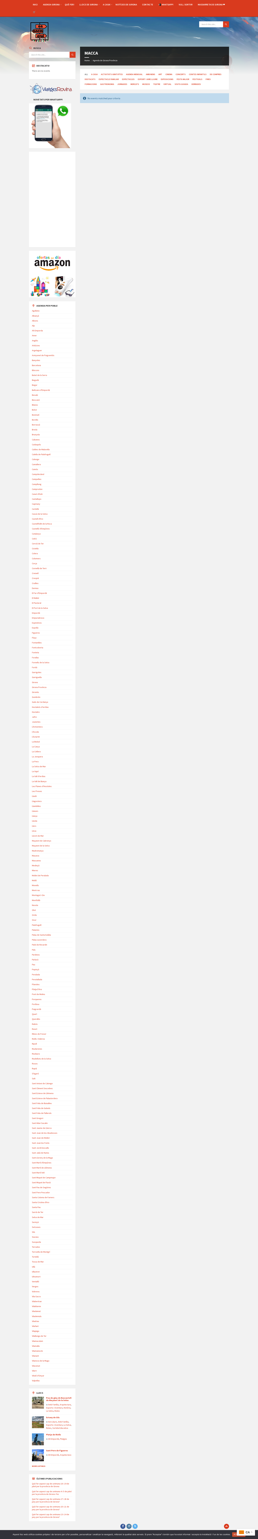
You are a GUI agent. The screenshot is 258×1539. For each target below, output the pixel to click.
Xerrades (196, 84)
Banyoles (36, 360)
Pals (34, 949)
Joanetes (36, 721)
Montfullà (36, 900)
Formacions (91, 84)
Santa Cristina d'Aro (40, 1202)
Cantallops (36, 499)
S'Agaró (35, 1073)
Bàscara (35, 370)
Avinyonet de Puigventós (43, 355)
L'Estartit (36, 736)
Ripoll (34, 1043)
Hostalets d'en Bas (40, 707)
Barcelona (36, 365)
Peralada (36, 974)
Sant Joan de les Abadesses (44, 1133)
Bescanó (36, 400)
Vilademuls (37, 1316)
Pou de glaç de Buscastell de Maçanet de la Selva (58, 1399)
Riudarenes (37, 1048)
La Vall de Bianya (39, 781)
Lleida (34, 821)
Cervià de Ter (38, 543)
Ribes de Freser (39, 1034)
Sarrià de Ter (37, 1212)
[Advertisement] (52, 199)
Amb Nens (150, 74)
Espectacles (128, 79)
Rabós (35, 1024)
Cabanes (36, 439)
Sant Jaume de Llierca (42, 1128)
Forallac (35, 657)
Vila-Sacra (36, 1296)
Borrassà (36, 424)
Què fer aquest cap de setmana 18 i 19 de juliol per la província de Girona (50, 1485)
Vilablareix (36, 1306)
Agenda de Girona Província (105, 60)
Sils (33, 1232)
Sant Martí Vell (38, 1172)
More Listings (38, 1466)
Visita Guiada (181, 84)
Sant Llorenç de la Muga (42, 1157)
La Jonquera (37, 756)
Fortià (34, 667)
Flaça (34, 637)
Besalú (35, 395)
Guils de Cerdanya (40, 702)
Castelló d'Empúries (41, 528)
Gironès (35, 692)
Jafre (34, 717)
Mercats (134, 84)
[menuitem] (35, 4)
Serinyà (35, 1222)
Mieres (35, 870)
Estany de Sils (53, 1417)
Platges (63, 1439)
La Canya (36, 746)
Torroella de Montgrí (41, 1252)
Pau (33, 964)
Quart (34, 1014)
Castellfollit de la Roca (42, 523)
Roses (35, 1063)
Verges (35, 1286)
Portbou (35, 1004)
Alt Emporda (37, 330)
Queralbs (36, 1019)
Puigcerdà (36, 1009)
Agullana (35, 310)
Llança (34, 816)
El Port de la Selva (40, 608)
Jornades (122, 84)
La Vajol (35, 771)
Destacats (90, 79)
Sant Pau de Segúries (41, 1187)
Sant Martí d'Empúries (41, 1162)
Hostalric (36, 712)
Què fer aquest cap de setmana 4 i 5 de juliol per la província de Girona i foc (52, 1492)
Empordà (36, 613)
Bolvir (34, 409)
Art (160, 74)
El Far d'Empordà (39, 593)
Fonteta (35, 652)
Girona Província (39, 687)
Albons (35, 320)
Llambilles (36, 806)
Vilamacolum (37, 1341)
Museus (146, 84)
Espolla (35, 627)
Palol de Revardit (39, 944)
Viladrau (35, 1321)
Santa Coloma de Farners (43, 1197)
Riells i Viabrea (38, 1038)
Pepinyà (35, 969)
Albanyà (35, 315)
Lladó (34, 796)
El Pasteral (36, 603)
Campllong (36, 484)
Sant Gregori (37, 1118)
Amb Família (53, 1404)
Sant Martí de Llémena (42, 1167)
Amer (34, 335)
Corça (34, 563)
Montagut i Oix (38, 895)
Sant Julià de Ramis (40, 1152)
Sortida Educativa (60, 1428)
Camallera (36, 464)
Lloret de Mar (38, 835)
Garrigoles (36, 672)
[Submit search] (226, 24)
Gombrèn (36, 697)
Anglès (35, 340)
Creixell (35, 573)
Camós (35, 469)
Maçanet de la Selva (41, 845)
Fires (208, 79)
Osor (34, 920)
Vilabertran (37, 1301)
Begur (34, 385)
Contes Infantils (197, 74)
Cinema (168, 74)
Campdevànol (38, 474)
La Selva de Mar (39, 766)
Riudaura (36, 1053)
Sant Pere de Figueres (57, 1450)
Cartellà (35, 509)
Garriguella (37, 677)
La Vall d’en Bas (38, 776)
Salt (33, 1078)
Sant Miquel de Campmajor (44, 1177)
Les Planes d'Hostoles (42, 786)
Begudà (35, 380)
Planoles (36, 984)
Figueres (36, 632)
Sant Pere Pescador (41, 1192)
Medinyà (35, 865)
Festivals (197, 79)
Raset (34, 1029)
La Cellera (36, 751)
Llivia (34, 831)
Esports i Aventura (54, 1407)
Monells (35, 885)
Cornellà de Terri (39, 568)
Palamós (35, 930)
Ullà (33, 1266)
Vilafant (35, 1326)
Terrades (36, 1247)
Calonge (35, 459)
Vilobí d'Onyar (38, 1375)
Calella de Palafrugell (41, 454)
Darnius (35, 588)
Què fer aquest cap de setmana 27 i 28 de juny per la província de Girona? (50, 1500)
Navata (35, 905)
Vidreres (36, 1291)
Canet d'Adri (37, 494)
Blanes (35, 405)
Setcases (36, 1227)
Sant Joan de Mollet (41, 1138)
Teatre (156, 84)
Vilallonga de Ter (39, 1336)
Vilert (34, 1370)
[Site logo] (39, 31)
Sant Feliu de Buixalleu (42, 1103)
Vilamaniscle (37, 1351)
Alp (33, 325)
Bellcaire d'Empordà (41, 390)
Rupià (34, 1068)
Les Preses (37, 791)
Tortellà (35, 1256)
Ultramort (36, 1276)
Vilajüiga (35, 1331)
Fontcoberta (37, 647)
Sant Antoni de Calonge (42, 1083)
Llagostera (37, 801)
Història (67, 1407)
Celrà (34, 538)
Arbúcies (36, 345)
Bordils (35, 419)
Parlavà (35, 959)
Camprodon (37, 489)
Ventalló (35, 1281)
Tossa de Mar (38, 1261)
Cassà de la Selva (39, 514)
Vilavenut (36, 1365)
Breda (34, 429)
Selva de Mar (37, 1217)
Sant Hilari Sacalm (40, 1123)
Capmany (36, 504)
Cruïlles (35, 583)
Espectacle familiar (109, 79)
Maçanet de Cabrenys (41, 840)
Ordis (34, 915)
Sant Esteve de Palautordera (44, 1098)
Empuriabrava (38, 618)
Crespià (35, 578)
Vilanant (35, 1355)
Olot (34, 910)
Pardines (36, 954)
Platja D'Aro (37, 989)
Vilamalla (36, 1346)
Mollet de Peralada (40, 875)
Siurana (35, 1237)
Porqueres (37, 999)
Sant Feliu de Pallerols (42, 1113)
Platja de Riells (53, 1434)
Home (87, 60)
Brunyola (36, 434)
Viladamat (36, 1311)
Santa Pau (36, 1207)
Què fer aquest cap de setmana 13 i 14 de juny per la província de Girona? (50, 1515)
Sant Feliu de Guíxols (41, 1108)
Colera (35, 553)
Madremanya (37, 850)
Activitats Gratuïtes (112, 74)
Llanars (35, 811)
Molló (34, 880)
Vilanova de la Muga (40, 1360)
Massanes (36, 860)
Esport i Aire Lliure (148, 79)
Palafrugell (36, 925)
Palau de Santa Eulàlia (41, 935)
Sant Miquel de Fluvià (41, 1182)
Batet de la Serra (39, 375)
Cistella (35, 548)
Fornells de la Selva (40, 662)
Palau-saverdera (39, 939)
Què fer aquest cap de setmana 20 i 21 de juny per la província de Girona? (50, 1508)
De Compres (215, 74)
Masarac (35, 855)
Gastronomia (107, 84)
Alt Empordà (53, 1439)
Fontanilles (37, 642)
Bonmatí (35, 415)
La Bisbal (36, 741)
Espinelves (37, 622)
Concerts (181, 74)
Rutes (57, 1411)
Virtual (167, 84)
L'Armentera (37, 726)
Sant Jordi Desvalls (40, 1148)
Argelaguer (37, 350)
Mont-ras (36, 890)
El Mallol (35, 598)
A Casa (94, 74)
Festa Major (183, 79)
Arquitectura (65, 1404)
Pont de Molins (38, 994)
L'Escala (35, 731)
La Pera (35, 761)
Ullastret (36, 1271)
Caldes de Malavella (41, 449)
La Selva (49, 1411)
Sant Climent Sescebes (42, 1088)
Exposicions (167, 79)
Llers (34, 826)
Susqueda (36, 1242)
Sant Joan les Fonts (40, 1143)
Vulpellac (36, 1380)
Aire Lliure (52, 1421)
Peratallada (37, 979)
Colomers (36, 558)
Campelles (36, 479)
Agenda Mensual (134, 74)
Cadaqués (36, 444)
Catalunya (36, 533)
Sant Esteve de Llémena (42, 1093)
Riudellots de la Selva (41, 1058)
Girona (35, 682)
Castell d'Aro (37, 518)
